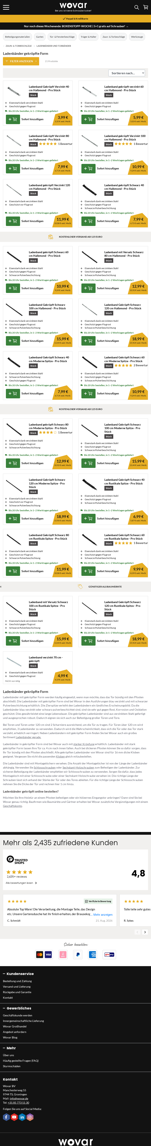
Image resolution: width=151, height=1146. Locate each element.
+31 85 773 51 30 (18, 1102)
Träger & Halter (88, 36)
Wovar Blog (10, 1037)
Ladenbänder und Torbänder (54, 46)
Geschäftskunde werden (17, 1015)
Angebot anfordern (14, 1032)
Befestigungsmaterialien (17, 36)
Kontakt (8, 997)
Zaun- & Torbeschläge (114, 36)
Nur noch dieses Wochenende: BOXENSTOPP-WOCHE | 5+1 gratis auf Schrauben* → (76, 26)
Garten (39, 36)
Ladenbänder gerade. (28, 737)
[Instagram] (30, 1117)
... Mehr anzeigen (101, 914)
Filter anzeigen (21, 61)
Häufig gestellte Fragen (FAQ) (21, 1060)
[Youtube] (15, 1117)
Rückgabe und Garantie (17, 992)
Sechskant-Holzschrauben (78, 767)
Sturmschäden (11, 1066)
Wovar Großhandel (15, 1026)
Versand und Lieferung (16, 986)
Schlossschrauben (45, 767)
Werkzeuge (137, 36)
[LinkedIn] (23, 1117)
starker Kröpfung (83, 744)
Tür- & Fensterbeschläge (62, 36)
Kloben (60, 756)
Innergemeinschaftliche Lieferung (23, 1020)
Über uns (8, 1055)
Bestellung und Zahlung (17, 981)
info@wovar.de (19, 1098)
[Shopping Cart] (145, 7)
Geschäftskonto (12, 806)
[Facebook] (7, 1117)
